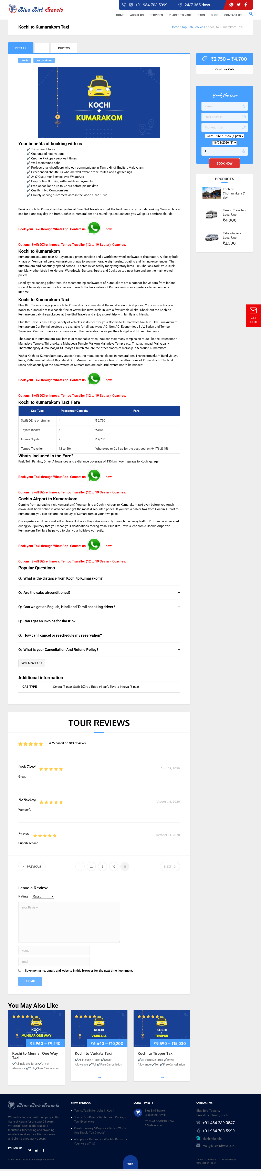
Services (156, 15)
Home (120, 15)
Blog (214, 15)
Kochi (24, 60)
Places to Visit (180, 15)
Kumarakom (44, 60)
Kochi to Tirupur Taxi (156, 1053)
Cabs (201, 15)
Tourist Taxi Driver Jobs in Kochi (94, 1110)
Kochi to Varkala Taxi (93, 1053)
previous (34, 866)
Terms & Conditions (206, 1159)
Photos (64, 48)
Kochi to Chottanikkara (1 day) (234, 193)
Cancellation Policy (206, 1163)
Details (20, 48)
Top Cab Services (193, 27)
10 (113, 866)
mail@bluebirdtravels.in (218, 1146)
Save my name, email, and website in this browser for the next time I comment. (79, 970)
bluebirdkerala (212, 1139)
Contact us (233, 15)
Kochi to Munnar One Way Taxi (35, 1055)
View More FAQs (31, 663)
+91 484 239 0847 (218, 1122)
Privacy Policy (229, 1159)
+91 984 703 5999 (218, 1130)
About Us (137, 15)
